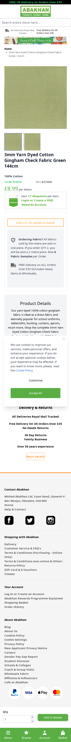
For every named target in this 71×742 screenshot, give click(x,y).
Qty (5, 712)
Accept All (35, 393)
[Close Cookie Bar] (64, 339)
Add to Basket (53, 717)
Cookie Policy (24, 370)
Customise (35, 380)
